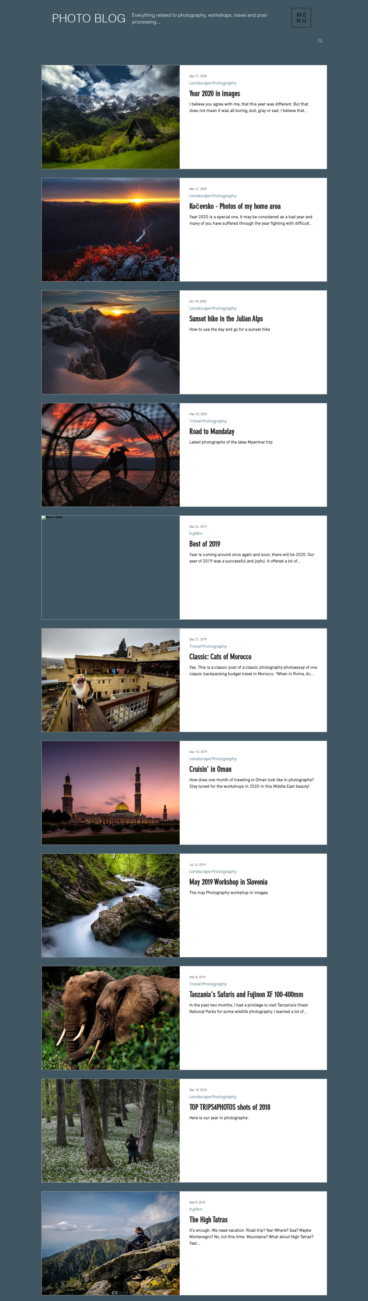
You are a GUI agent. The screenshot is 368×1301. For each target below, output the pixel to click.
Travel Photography (208, 421)
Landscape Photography (213, 83)
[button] (301, 18)
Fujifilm (196, 533)
